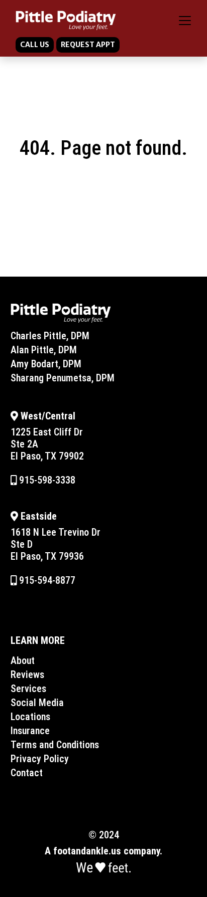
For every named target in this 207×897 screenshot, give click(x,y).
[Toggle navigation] (185, 21)
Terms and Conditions (55, 745)
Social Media (37, 703)
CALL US (34, 44)
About (23, 660)
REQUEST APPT (88, 44)
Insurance (30, 731)
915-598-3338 (46, 480)
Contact (27, 773)
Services (28, 689)
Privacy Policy (40, 759)
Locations (30, 717)
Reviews (27, 674)
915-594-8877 (46, 580)
